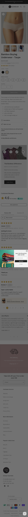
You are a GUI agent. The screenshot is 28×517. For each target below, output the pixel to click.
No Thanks (21, 264)
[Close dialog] (27, 251)
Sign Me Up (21, 261)
